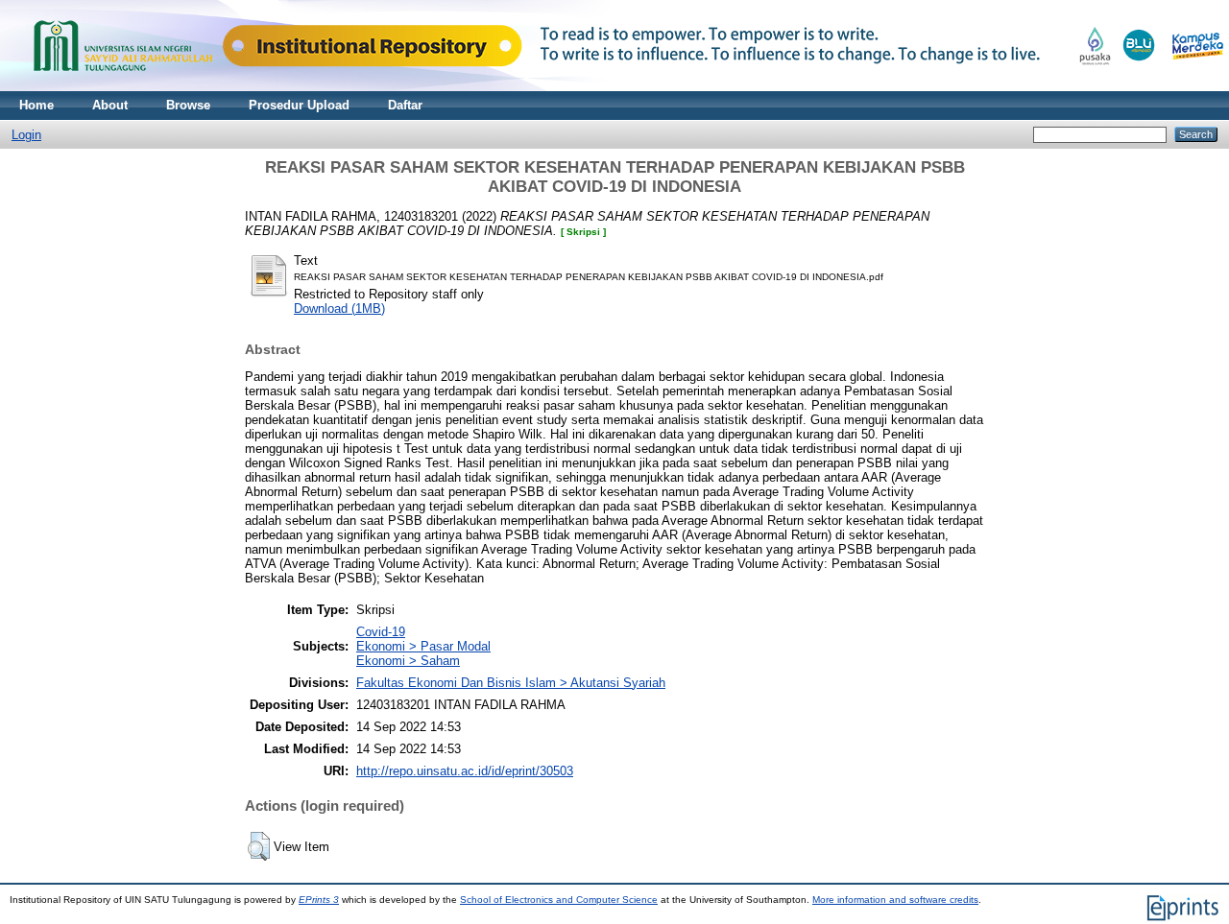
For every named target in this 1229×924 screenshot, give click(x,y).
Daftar (405, 105)
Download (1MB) (339, 308)
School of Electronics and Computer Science (559, 899)
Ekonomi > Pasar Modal (423, 646)
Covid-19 (380, 632)
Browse (188, 105)
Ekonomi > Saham (408, 660)
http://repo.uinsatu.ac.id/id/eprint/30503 (464, 771)
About (110, 105)
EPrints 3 (319, 899)
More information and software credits (895, 899)
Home (36, 105)
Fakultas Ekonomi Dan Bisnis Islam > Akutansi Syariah (510, 682)
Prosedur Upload (299, 105)
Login (26, 135)
